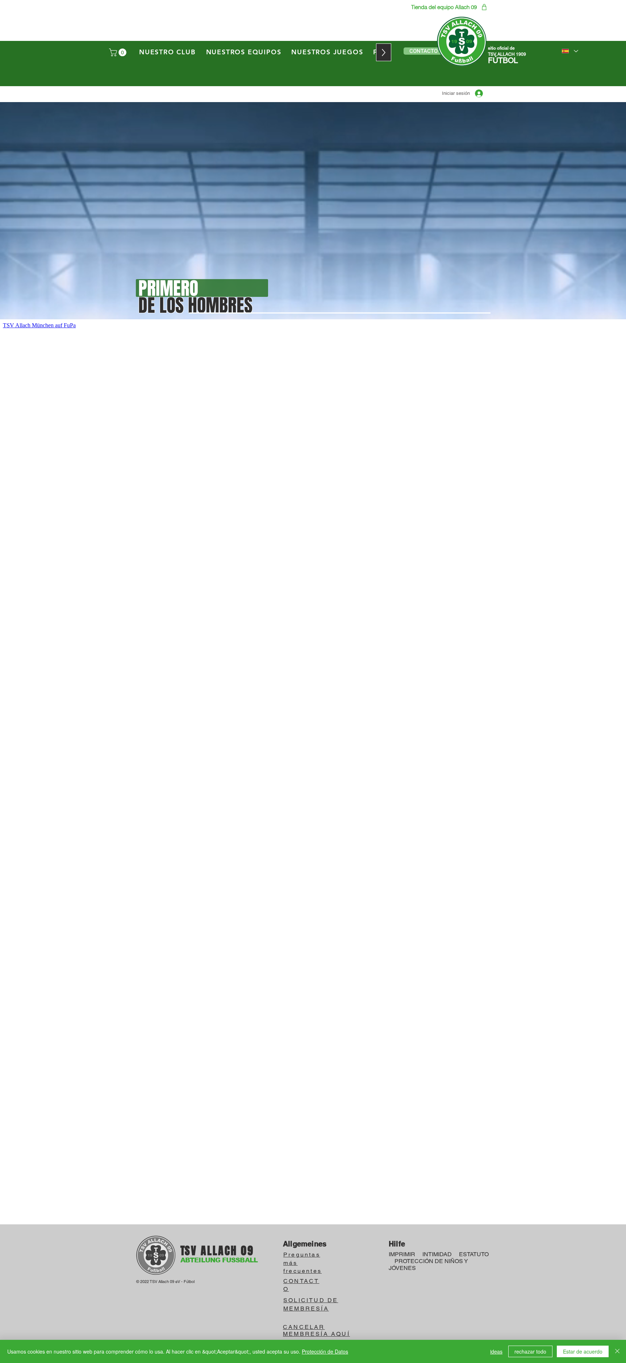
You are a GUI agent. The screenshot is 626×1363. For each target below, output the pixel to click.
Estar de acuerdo (582, 1351)
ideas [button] (496, 1351)
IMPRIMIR (402, 1254)
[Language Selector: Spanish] (570, 51)
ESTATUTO (474, 1254)
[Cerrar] (617, 1351)
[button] (118, 52)
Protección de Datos (325, 1351)
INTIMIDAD (437, 1254)
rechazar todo (530, 1351)
